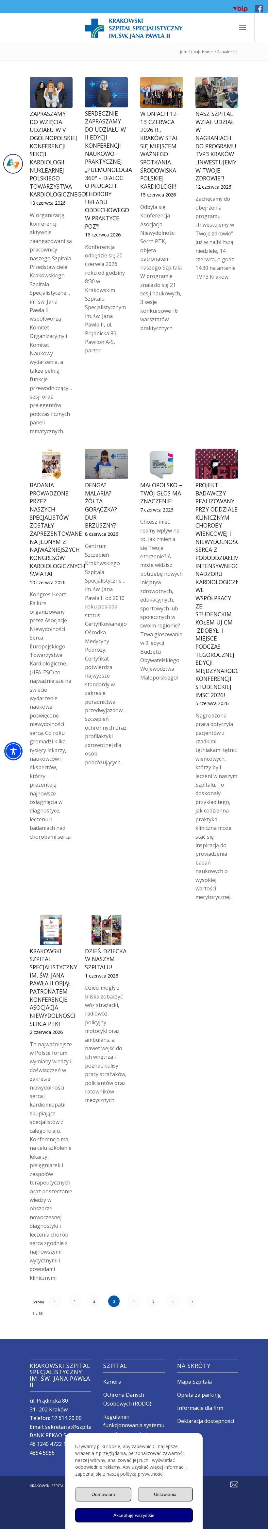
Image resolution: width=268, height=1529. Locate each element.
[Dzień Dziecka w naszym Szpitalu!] (106, 930)
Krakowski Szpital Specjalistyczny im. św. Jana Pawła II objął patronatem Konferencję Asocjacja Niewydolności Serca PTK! (53, 987)
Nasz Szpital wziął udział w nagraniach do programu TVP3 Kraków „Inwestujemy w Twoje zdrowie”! (215, 146)
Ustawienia (165, 1494)
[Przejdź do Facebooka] (259, 11)
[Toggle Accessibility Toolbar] (13, 751)
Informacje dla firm (200, 1407)
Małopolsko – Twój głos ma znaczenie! (161, 493)
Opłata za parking (199, 1394)
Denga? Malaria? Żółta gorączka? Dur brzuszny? (101, 505)
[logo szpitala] (134, 27)
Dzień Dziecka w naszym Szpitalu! (105, 959)
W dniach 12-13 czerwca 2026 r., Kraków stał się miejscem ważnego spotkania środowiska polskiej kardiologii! (159, 150)
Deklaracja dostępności (205, 1421)
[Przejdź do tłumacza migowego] (13, 164)
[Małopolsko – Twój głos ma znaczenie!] (161, 464)
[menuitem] (240, 9)
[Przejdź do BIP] (240, 11)
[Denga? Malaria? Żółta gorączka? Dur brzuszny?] (106, 464)
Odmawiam (103, 1494)
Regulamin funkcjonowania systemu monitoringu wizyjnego (133, 1425)
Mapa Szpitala (194, 1381)
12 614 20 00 (66, 1418)
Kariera (112, 1381)
